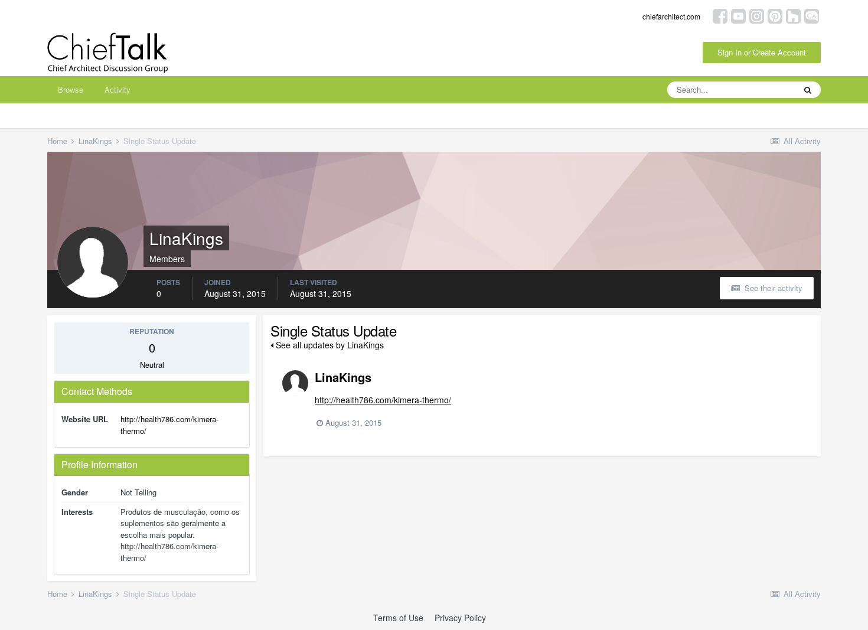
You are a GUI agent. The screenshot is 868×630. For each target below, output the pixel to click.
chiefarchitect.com (671, 16)
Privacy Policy (460, 618)
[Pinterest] (775, 15)
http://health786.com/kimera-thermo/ (383, 400)
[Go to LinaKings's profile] (295, 383)
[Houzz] (793, 15)
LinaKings (343, 377)
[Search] (808, 89)
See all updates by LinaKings (328, 345)
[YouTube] (738, 15)
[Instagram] (756, 15)
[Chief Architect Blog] (811, 15)
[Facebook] (720, 15)
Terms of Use (398, 618)
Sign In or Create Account (761, 52)
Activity (117, 89)
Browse (70, 89)
